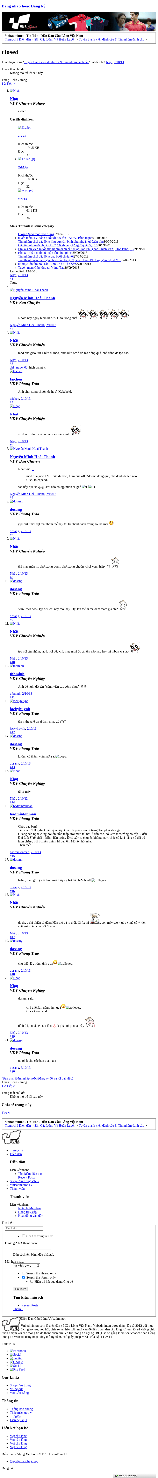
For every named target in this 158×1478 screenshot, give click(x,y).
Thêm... (18, 1309)
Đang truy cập (27, 1212)
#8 (11, 577)
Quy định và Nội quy (24, 1461)
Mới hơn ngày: (14, 1261)
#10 (12, 662)
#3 (11, 363)
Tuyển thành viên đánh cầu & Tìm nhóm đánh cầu (56, 62)
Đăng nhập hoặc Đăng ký (23, 6)
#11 (12, 697)
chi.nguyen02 (19, 367)
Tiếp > (11, 83)
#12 (12, 732)
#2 (11, 328)
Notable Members (29, 1208)
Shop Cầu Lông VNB (24, 1181)
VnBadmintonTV (21, 1185)
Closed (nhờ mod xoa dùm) (36, 234)
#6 (11, 497)
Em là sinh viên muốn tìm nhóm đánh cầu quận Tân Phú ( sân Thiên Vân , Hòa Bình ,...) (76, 249)
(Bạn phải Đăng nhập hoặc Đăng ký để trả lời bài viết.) (37, 1078)
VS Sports (16, 1389)
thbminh (17, 674)
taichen (16, 379)
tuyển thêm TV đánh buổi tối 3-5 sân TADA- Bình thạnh (55, 238)
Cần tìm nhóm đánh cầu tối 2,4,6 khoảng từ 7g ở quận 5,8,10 (58, 245)
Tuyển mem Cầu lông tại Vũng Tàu (41, 267)
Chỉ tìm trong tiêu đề (39, 1236)
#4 (11, 402)
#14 (12, 802)
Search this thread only (41, 1273)
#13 (12, 767)
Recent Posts (26, 1177)
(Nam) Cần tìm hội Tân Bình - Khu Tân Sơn (47, 264)
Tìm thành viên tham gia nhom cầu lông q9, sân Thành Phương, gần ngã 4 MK (69, 260)
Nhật (109, 62)
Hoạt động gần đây (30, 1215)
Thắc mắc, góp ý (21, 1412)
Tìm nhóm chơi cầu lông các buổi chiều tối (46, 256)
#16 (12, 891)
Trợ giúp (15, 1416)
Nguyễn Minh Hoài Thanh (32, 298)
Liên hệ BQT (18, 1420)
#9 (11, 619)
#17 (12, 937)
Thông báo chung (21, 1409)
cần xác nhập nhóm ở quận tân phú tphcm (45, 252)
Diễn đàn (16, 1154)
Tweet (6, 1112)
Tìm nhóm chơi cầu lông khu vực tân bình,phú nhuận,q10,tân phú (61, 241)
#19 (12, 1036)
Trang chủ (16, 1150)
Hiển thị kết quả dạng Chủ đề (53, 1281)
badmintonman (23, 814)
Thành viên (17, 1188)
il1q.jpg (22, 136)
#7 (11, 535)
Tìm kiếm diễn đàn (30, 1173)
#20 (12, 1071)
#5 (11, 445)
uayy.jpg (22, 198)
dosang (16, 509)
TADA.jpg (23, 167)
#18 (12, 974)
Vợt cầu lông (18, 1436)
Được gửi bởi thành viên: (21, 1243)
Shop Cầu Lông (20, 1385)
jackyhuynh (20, 709)
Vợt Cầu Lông (19, 1392)
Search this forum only (41, 1277)
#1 (11, 278)
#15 (12, 856)
